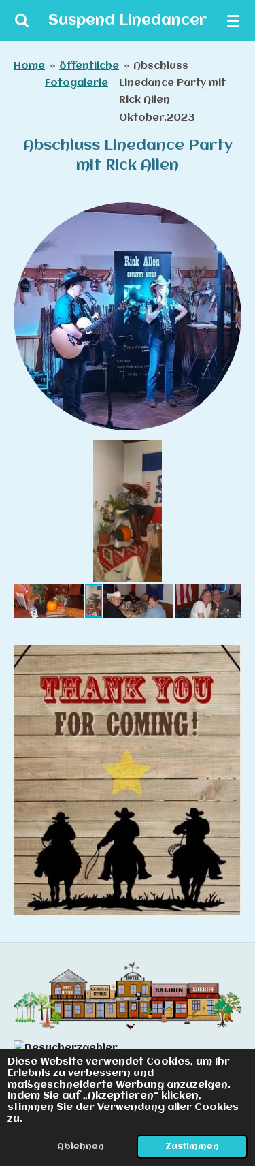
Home (29, 66)
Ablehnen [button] (80, 1146)
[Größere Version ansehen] (127, 316)
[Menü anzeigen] (233, 20)
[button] (229, 452)
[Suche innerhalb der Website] (22, 20)
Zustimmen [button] (192, 1146)
